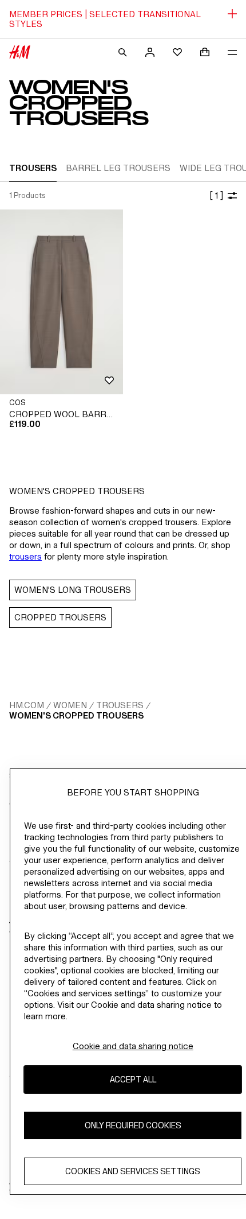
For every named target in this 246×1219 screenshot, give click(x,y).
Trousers (120, 705)
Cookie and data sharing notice (133, 1046)
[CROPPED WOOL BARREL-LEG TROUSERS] (61, 302)
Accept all (133, 1079)
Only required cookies (133, 1125)
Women (70, 705)
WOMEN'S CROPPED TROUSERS (76, 715)
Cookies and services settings (132, 1171)
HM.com (26, 705)
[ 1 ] (216, 195)
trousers (25, 556)
